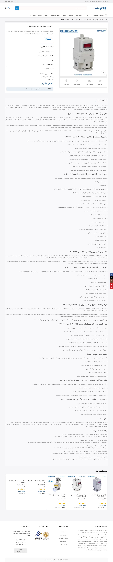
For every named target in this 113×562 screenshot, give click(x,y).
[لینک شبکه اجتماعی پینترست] (6, 1)
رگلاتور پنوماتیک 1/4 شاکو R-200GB (17, 481)
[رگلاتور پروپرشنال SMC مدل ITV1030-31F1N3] (77, 484)
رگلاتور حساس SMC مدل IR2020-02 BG (56, 496)
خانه (107, 20)
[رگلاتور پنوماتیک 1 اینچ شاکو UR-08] (36, 477)
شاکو (43, 487)
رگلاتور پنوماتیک (88, 20)
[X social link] (15, 1)
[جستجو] (17, 8)
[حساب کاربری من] (5, 8)
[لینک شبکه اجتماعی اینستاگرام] (12, 1)
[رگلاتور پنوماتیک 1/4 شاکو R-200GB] (16, 477)
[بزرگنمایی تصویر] (103, 73)
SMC (49, 80)
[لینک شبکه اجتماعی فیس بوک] (18, 1)
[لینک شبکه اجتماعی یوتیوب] (9, 1)
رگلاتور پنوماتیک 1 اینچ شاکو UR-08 (36, 481)
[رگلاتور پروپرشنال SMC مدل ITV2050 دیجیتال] (97, 484)
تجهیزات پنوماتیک (99, 20)
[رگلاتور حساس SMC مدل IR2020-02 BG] (56, 484)
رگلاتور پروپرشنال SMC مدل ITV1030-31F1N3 (78, 496)
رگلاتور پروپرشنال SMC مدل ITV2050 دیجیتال (99, 496)
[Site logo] (100, 8)
